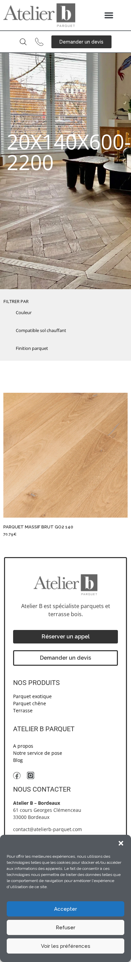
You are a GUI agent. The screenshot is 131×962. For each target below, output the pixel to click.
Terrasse (23, 710)
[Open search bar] (23, 41)
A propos (23, 746)
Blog (18, 760)
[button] (121, 843)
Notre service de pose (37, 753)
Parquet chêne (29, 703)
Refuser (65, 928)
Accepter (65, 909)
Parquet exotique (32, 696)
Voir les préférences (65, 946)
